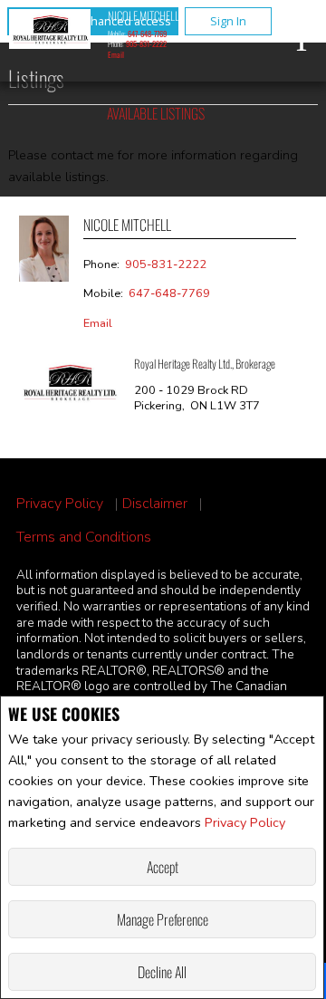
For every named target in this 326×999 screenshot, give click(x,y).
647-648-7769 (147, 33)
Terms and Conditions (83, 537)
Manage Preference (162, 919)
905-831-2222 (146, 43)
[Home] (50, 31)
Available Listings (156, 113)
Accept (162, 867)
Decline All (162, 972)
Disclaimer (154, 504)
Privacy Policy (245, 822)
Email (116, 54)
